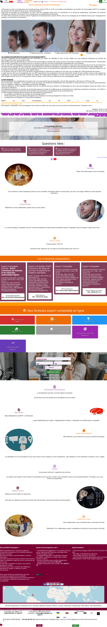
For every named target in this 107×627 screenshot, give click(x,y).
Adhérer (76, 625)
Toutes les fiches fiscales (102, 157)
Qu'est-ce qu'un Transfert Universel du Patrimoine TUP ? (11, 149)
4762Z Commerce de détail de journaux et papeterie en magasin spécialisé (39, 269)
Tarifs (39, 625)
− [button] (4, 589)
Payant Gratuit (43, 1)
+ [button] (4, 587)
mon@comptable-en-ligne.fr (53, 377)
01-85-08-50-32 (28, 619)
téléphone (26, 567)
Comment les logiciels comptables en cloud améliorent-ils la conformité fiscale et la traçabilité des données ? (39, 151)
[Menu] (98, 1)
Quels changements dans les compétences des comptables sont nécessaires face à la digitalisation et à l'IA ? (66, 151)
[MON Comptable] (1, 625)
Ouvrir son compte (53, 129)
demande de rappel (6, 568)
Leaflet (103, 602)
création (94, 5)
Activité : (11, 271)
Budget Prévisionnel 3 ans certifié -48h (50, 563)
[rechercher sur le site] (3, 621)
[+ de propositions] (53, 304)
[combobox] (53, 358)
